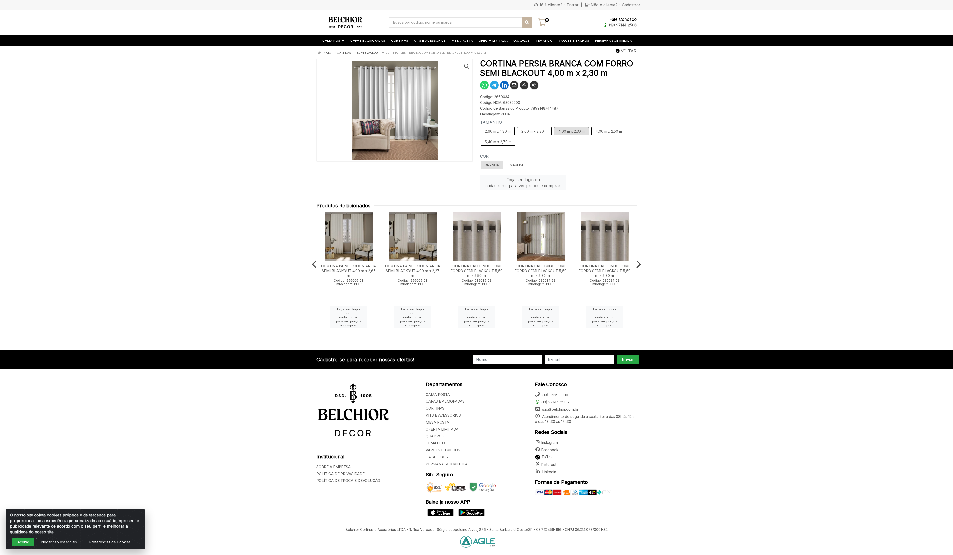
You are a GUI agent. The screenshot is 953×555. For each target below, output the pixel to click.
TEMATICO (435, 443)
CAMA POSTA (438, 394)
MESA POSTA (437, 422)
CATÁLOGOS (437, 457)
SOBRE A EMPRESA (333, 466)
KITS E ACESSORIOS (443, 415)
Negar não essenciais (59, 542)
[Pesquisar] (527, 22)
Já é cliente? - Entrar (559, 5)
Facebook (549, 449)
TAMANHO (491, 122)
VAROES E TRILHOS (443, 450)
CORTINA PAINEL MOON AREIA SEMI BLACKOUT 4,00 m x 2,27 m (412, 271)
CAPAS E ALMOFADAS (445, 401)
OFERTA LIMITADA (442, 429)
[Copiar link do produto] (524, 85)
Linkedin (548, 471)
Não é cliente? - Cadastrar (615, 5)
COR (484, 156)
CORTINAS (435, 408)
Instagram (549, 442)
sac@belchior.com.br (559, 409)
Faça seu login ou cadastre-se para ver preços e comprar (522, 182)
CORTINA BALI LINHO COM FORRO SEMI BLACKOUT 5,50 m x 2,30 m (605, 271)
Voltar (628, 50)
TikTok (546, 456)
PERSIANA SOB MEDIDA (447, 464)
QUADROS (435, 436)
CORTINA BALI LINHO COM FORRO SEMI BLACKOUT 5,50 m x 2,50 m (476, 271)
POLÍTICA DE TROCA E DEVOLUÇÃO (348, 480)
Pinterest (548, 464)
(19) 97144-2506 (623, 25)
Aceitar (23, 542)
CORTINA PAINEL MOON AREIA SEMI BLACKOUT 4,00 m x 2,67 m (348, 271)
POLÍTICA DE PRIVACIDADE (340, 473)
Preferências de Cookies (110, 542)
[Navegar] (314, 264)
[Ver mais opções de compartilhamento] (534, 85)
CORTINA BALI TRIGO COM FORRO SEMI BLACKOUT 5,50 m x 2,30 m (540, 271)
